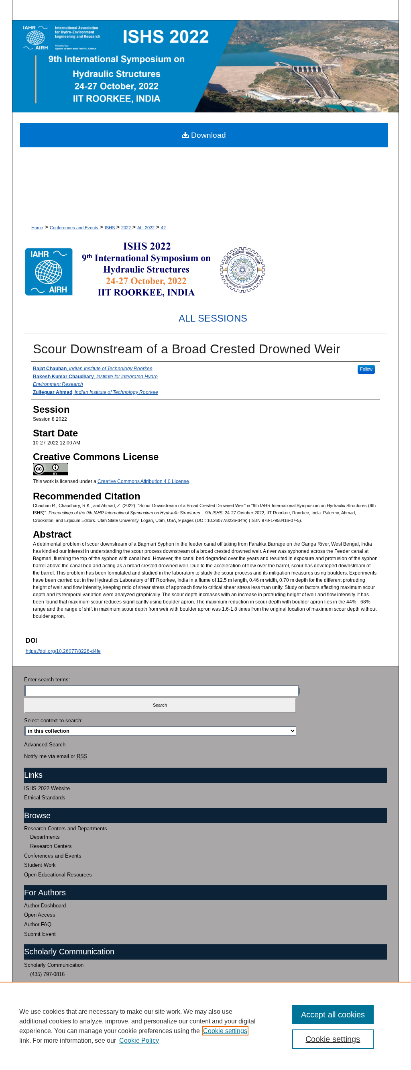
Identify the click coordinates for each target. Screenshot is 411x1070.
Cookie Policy (139, 1040)
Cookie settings (225, 1030)
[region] (205, 1026)
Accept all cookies (333, 1014)
